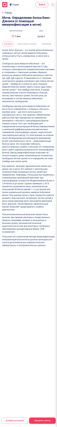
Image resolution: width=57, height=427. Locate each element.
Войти (42, 4)
